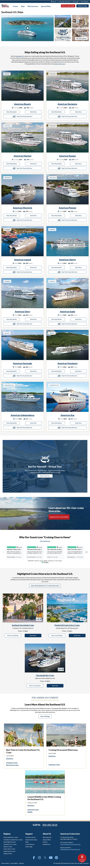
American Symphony (67, 363)
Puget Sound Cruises (9, 851)
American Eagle (67, 311)
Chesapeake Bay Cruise (45, 675)
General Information (31, 839)
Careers (45, 842)
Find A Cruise (82, 6)
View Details (14, 635)
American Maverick (22, 208)
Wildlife (29, 812)
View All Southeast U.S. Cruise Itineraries (45, 586)
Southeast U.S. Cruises (10, 844)
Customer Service (30, 837)
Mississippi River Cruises (11, 837)
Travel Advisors (85, 1)
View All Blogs (45, 716)
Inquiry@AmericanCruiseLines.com (70, 844)
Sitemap (21, 863)
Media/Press (46, 844)
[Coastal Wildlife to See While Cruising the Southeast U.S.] (45, 781)
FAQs (27, 842)
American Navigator (67, 104)
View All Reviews (45, 541)
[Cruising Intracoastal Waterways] (66, 735)
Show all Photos (82, 38)
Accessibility (14, 863)
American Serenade (22, 363)
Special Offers (47, 839)
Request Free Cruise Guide (59, 517)
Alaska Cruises (8, 846)
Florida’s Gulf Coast (59, 64)
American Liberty (67, 259)
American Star (68, 415)
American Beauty (22, 104)
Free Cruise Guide (68, 6)
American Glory (22, 311)
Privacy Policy (5, 863)
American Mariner (22, 156)
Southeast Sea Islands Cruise (23, 625)
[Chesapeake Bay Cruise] (45, 658)
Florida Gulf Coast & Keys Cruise (67, 625)
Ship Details (13, 112)
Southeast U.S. (20, 56)
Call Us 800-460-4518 (64, 1)
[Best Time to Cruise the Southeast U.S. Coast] (24, 735)
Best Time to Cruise (12, 765)
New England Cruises (10, 842)
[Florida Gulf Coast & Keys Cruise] (67, 608)
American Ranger (67, 156)
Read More (9, 758)
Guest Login (76, 1)
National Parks (8, 853)
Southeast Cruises (12, 762)
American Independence (22, 415)
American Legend (22, 259)
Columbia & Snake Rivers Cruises (13, 839)
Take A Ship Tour (45, 476)
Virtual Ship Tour (29, 116)
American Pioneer (67, 208)
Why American (47, 837)
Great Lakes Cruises (9, 849)
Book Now (36, 112)
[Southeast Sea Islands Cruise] (23, 608)
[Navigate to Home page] (5, 5)
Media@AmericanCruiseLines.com (70, 849)
